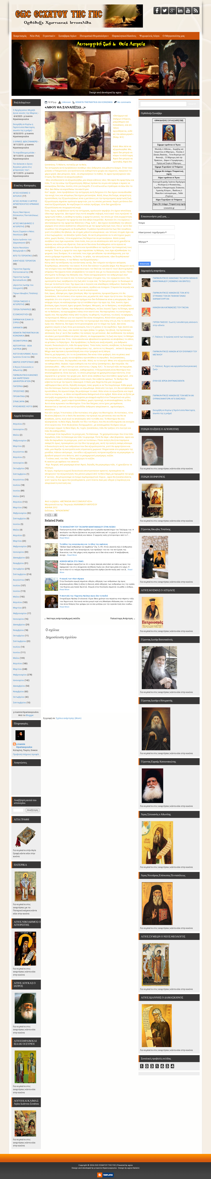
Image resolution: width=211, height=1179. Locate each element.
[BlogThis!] (49, 515)
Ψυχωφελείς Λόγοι (149, 35)
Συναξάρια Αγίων (67, 35)
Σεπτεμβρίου (19, 474)
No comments (124, 102)
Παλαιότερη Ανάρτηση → (122, 618)
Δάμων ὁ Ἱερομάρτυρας (173, 160)
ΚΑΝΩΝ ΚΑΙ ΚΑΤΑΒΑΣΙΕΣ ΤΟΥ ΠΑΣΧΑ (171, 307)
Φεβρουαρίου (20, 440)
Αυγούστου (18, 451)
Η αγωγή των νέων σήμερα (72, 578)
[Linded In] (180, 10)
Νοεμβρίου (18, 563)
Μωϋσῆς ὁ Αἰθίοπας (163, 149)
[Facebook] (157, 10)
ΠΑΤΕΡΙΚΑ (18, 386)
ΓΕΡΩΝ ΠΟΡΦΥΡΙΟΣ (22, 309)
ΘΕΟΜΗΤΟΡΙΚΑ (20, 341)
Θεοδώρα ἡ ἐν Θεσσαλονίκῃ (169, 185)
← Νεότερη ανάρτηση (55, 618)
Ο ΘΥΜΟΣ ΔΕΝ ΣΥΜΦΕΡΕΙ (25, 141)
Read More (64, 538)
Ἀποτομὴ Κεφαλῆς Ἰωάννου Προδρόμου (169, 182)
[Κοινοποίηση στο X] (52, 515)
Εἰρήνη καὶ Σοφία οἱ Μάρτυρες (169, 163)
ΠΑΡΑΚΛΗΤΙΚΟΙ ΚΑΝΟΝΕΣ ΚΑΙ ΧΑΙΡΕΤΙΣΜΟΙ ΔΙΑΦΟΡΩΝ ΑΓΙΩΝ (25, 378)
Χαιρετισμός (20, 35)
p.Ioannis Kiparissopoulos (24, 745)
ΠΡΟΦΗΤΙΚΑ (19, 396)
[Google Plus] (172, 10)
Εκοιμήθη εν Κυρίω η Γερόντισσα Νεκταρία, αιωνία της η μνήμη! (24, 127)
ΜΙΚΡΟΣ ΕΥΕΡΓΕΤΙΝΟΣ (23, 362)
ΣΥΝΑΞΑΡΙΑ (18, 401)
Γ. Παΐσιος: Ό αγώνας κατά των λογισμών (173, 337)
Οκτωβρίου (18, 468)
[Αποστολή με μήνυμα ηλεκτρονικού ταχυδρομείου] (46, 515)
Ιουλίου (16, 485)
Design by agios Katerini (128, 1168)
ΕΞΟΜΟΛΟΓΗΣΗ (21, 314)
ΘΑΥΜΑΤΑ (18, 327)
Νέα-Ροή (35, 35)
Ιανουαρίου (18, 429)
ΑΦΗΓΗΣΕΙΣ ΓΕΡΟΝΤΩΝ (24, 261)
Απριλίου (17, 424)
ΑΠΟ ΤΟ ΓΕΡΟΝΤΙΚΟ (22, 255)
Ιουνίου (16, 490)
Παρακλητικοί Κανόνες (124, 35)
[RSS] (195, 10)
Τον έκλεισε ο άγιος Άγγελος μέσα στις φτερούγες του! (22, 167)
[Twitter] (164, 10)
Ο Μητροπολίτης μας (174, 35)
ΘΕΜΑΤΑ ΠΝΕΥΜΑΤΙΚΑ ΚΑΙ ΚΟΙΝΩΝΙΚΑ (94, 102)
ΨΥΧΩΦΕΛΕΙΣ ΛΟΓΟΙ (22, 406)
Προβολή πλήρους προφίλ (26, 754)
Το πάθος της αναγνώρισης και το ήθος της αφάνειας (84, 544)
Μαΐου (16, 435)
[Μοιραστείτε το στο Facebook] (55, 515)
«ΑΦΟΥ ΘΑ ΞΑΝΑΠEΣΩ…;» (65, 107)
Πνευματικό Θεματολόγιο (93, 35)
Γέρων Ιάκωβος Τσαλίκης (25, 293)
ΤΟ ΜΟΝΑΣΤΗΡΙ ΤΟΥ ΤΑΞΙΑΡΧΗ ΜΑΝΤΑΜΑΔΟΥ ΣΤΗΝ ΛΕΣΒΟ (88, 527)
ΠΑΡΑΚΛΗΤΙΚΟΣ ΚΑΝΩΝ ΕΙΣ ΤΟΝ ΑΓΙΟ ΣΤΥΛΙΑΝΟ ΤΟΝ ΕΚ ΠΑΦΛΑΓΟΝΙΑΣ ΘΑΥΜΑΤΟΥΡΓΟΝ (171, 296)
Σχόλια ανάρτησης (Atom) (68, 718)
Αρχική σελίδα (73, 618)
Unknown (66, 102)
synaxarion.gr (169, 208)
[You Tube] (188, 10)
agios (130, 1165)
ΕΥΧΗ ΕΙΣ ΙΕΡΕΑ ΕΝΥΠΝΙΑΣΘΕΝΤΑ (168, 381)
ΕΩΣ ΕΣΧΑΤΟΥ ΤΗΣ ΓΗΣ (105, 1165)
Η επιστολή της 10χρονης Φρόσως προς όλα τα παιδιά (84, 596)
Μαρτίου (17, 446)
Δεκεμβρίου (19, 557)
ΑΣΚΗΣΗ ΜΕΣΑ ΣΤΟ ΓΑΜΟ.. (72, 561)
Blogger (29, 715)
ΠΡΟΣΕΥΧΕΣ (19, 391)
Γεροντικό (48, 35)
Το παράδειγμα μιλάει (23, 152)
